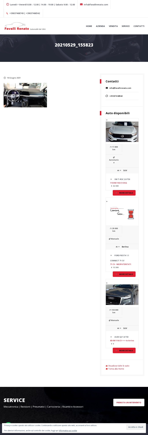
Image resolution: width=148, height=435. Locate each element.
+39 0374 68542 (116, 96)
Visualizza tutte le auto (118, 365)
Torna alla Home (116, 368)
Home (89, 26)
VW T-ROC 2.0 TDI (122, 179)
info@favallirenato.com (96, 4)
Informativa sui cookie (68, 430)
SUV (125, 170)
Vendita (113, 26)
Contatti (139, 26)
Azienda (100, 26)
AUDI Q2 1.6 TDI (121, 337)
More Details (126, 192)
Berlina (125, 246)
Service (126, 26)
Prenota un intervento (128, 402)
